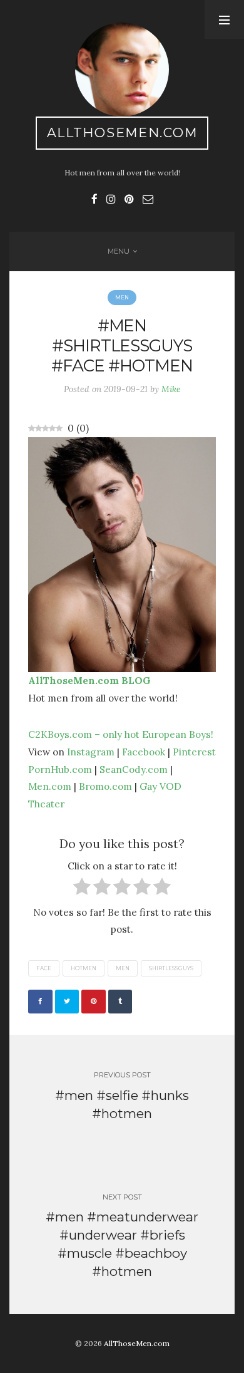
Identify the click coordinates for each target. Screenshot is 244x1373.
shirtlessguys (171, 968)
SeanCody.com (133, 769)
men (123, 968)
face (43, 968)
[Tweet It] (67, 1002)
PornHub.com (60, 769)
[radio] (82, 889)
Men (122, 297)
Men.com (49, 786)
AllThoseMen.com (122, 132)
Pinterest (194, 751)
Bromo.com (105, 786)
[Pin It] (93, 1002)
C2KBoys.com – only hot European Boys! (120, 734)
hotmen (83, 968)
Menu (119, 251)
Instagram (90, 751)
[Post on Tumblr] (120, 1002)
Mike (171, 389)
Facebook (143, 751)
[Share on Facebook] (40, 1002)
